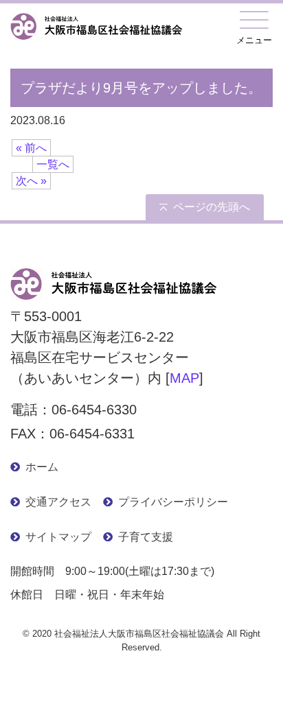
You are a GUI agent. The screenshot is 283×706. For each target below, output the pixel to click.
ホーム (41, 467)
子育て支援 (145, 537)
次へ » (31, 181)
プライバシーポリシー (173, 502)
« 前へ (31, 148)
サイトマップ (58, 537)
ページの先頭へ (211, 207)
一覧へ (52, 164)
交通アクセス (58, 502)
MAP (184, 378)
